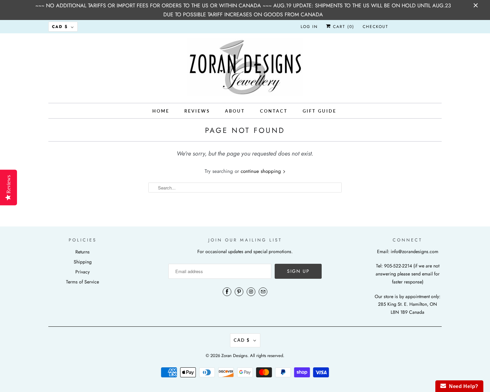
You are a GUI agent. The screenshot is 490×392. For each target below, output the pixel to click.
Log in (309, 27)
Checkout (375, 27)
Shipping (83, 261)
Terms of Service (82, 281)
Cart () (342, 27)
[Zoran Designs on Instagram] (251, 291)
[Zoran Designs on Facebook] (227, 291)
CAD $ (60, 27)
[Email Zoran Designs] (263, 291)
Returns (82, 251)
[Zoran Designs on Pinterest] (239, 291)
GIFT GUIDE (319, 111)
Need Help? (462, 386)
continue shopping (262, 171)
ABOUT (235, 111)
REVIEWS (197, 111)
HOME (160, 111)
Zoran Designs (234, 355)
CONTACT (274, 111)
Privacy (82, 271)
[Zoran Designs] (245, 67)
